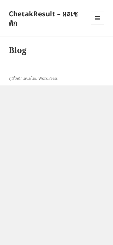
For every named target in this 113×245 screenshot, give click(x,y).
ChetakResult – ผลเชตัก (43, 18)
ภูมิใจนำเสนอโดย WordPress (33, 78)
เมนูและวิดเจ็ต (97, 18)
